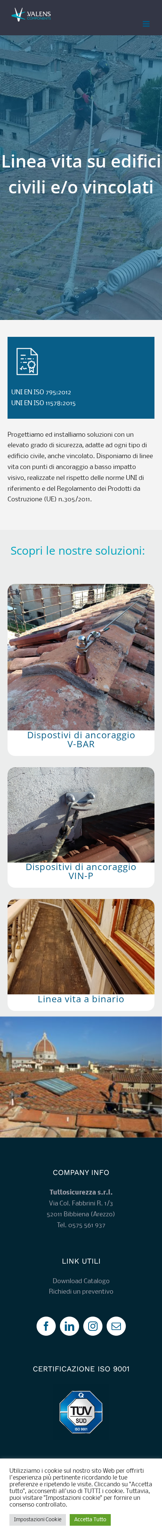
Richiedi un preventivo (81, 1292)
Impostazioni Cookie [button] (37, 1520)
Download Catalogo (81, 1281)
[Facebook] (46, 1326)
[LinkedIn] (69, 1326)
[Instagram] (92, 1326)
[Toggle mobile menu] (147, 24)
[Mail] (116, 1326)
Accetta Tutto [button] (90, 1520)
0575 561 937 (86, 1225)
